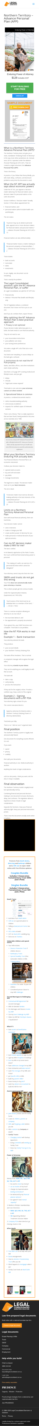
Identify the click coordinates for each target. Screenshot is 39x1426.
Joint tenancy (12, 1113)
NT (19, 1181)
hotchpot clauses (25, 1017)
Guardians (13, 984)
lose (10, 1060)
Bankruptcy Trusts (16, 954)
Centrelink (18, 1143)
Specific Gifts (15, 1076)
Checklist (20, 96)
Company (5, 1346)
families (22, 1006)
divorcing (11, 863)
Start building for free (20, 87)
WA (28, 1178)
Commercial (6, 1349)
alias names (26, 1068)
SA (8, 1181)
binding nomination (16, 1192)
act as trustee (14, 1186)
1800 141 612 (6, 1366)
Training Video (15, 961)
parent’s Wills (18, 1079)
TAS (11, 1181)
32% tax (16, 866)
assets (14, 1029)
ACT (14, 1181)
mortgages (23, 1264)
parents (22, 1119)
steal (19, 1184)
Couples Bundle (19, 872)
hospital (20, 1058)
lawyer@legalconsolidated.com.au (12, 1372)
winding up (27, 1143)
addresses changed (18, 1066)
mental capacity (16, 1055)
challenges (19, 992)
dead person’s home (20, 926)
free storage (16, 1071)
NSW (18, 1178)
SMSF (4, 1343)
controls (14, 1129)
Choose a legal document (12, 1325)
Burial (10, 1256)
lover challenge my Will (21, 1014)
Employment (6, 1352)
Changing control (15, 1137)
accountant (24, 1084)
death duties (24, 861)
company (11, 1121)
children (17, 1119)
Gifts (9, 1124)
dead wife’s (17, 934)
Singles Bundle (19, 885)
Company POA (13, 1221)
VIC (21, 1178)
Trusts (4, 1339)
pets (22, 1081)
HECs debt (11, 931)
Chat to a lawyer (7, 1363)
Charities (19, 937)
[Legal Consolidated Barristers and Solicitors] (16, 1307)
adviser (16, 1084)
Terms (4, 1416)
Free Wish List (13, 1251)
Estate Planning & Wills (9, 1336)
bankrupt (21, 863)
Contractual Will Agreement (17, 1001)
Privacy (10, 1416)
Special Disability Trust (17, 956)
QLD (25, 1178)
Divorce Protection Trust (18, 948)
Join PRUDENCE (8, 1403)
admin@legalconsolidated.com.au (12, 1377)
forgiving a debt (20, 1124)
